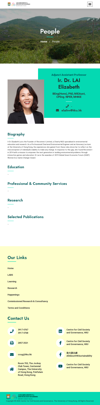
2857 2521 (23, 343)
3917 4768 (23, 333)
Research (12, 288)
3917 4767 (23, 329)
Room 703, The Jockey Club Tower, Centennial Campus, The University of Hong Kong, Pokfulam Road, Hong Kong (30, 369)
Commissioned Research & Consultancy (28, 301)
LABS (10, 275)
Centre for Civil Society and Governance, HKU (78, 331)
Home (43, 41)
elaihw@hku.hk (71, 110)
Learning (12, 281)
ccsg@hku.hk (25, 354)
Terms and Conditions (19, 308)
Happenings (14, 294)
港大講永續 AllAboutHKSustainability (79, 354)
